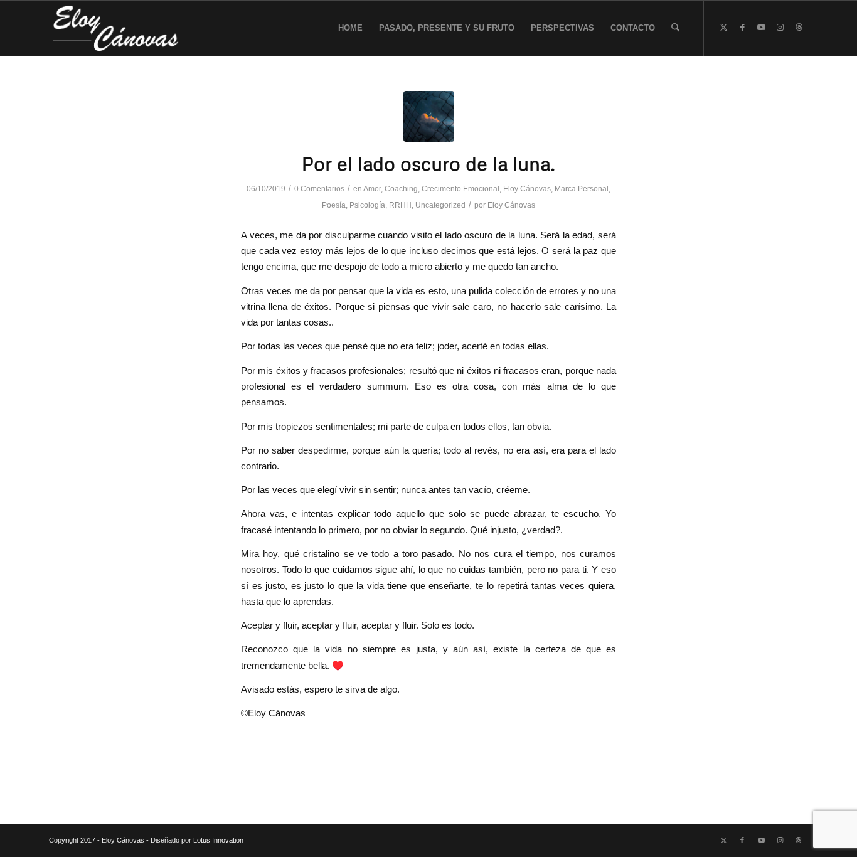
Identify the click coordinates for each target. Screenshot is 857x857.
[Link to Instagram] (779, 27)
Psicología (367, 205)
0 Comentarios (319, 188)
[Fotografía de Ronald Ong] (428, 116)
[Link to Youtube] (761, 27)
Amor (372, 188)
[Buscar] (675, 28)
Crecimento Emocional (460, 188)
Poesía (334, 205)
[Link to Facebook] (742, 27)
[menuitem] (350, 28)
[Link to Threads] (798, 27)
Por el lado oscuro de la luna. (428, 163)
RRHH (400, 205)
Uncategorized (440, 205)
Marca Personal (582, 188)
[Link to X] (723, 27)
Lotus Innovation (218, 840)
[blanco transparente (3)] (116, 28)
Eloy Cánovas (527, 188)
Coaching (401, 188)
